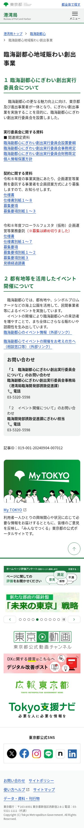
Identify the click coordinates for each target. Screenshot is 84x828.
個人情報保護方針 (18, 158)
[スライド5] (37, 619)
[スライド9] (54, 619)
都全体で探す (71, 4)
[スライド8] (50, 619)
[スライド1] (20, 619)
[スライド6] (41, 619)
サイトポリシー (41, 780)
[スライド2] (24, 619)
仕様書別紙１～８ (18, 200)
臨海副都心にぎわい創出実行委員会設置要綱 (40, 142)
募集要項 (11, 205)
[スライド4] (33, 619)
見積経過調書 (14, 263)
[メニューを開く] (74, 16)
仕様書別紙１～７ (18, 241)
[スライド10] (58, 619)
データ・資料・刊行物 (22, 798)
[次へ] (74, 619)
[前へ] (10, 619)
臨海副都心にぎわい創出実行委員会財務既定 (40, 153)
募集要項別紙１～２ (20, 252)
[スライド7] (46, 619)
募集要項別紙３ (16, 257)
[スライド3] (29, 619)
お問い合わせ (14, 780)
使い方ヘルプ (14, 789)
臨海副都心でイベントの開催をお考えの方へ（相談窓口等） (40, 343)
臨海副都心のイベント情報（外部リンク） (38, 332)
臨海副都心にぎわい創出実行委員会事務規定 (40, 148)
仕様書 (9, 194)
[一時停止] (64, 619)
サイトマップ (44, 789)
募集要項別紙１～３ (20, 211)
